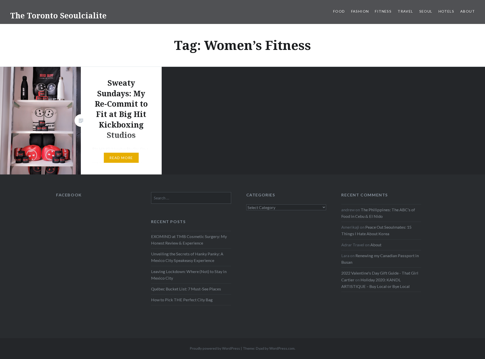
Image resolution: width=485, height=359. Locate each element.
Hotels (446, 11)
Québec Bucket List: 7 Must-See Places (186, 288)
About (467, 11)
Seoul (425, 11)
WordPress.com (282, 348)
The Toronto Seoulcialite (58, 15)
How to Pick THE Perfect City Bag (182, 299)
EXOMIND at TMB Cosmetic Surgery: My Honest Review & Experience (189, 239)
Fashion (360, 11)
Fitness (383, 11)
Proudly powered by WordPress (215, 348)
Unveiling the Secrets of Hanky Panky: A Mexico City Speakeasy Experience (187, 257)
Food (339, 11)
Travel (405, 11)
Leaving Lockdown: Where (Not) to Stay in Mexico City (189, 274)
